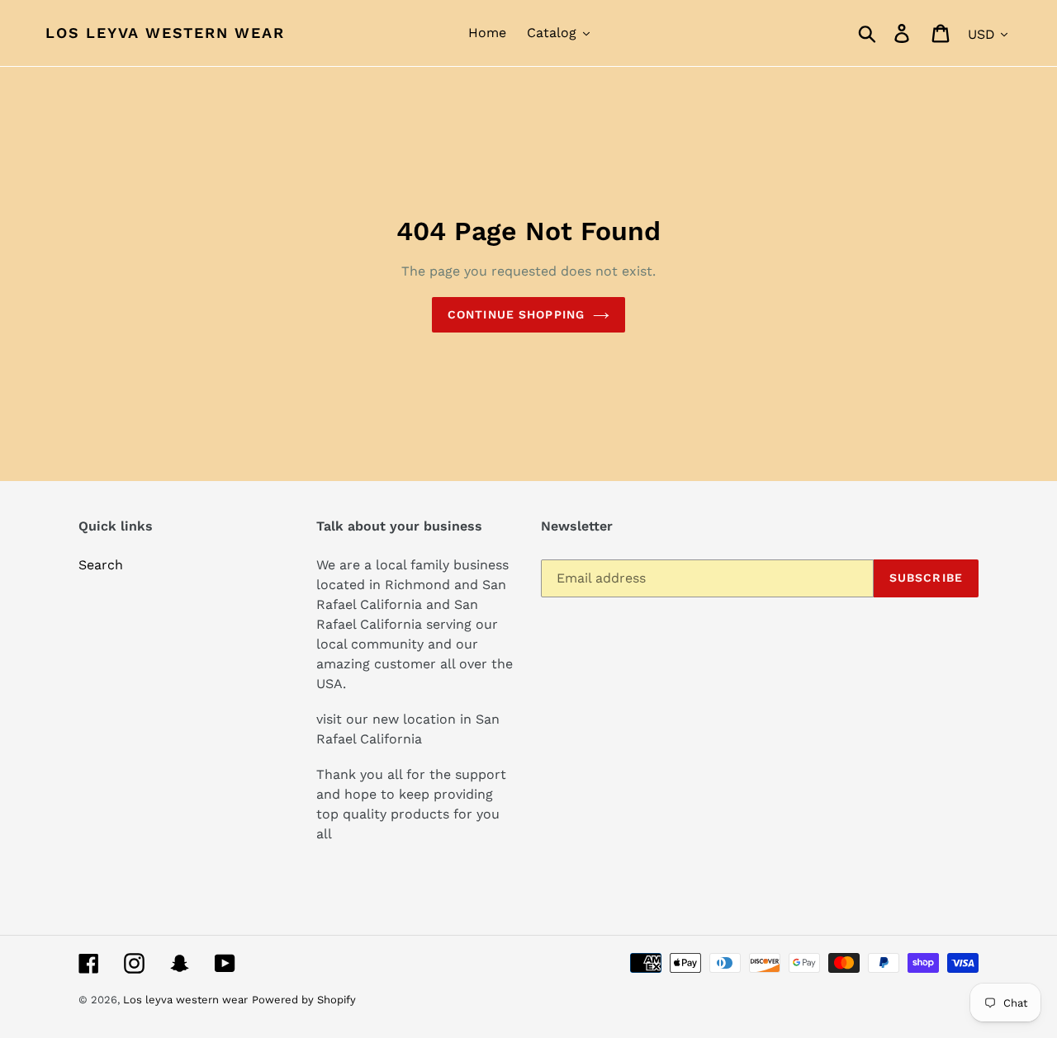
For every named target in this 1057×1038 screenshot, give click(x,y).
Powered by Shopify (304, 999)
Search (100, 565)
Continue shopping (516, 314)
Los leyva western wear (165, 32)
